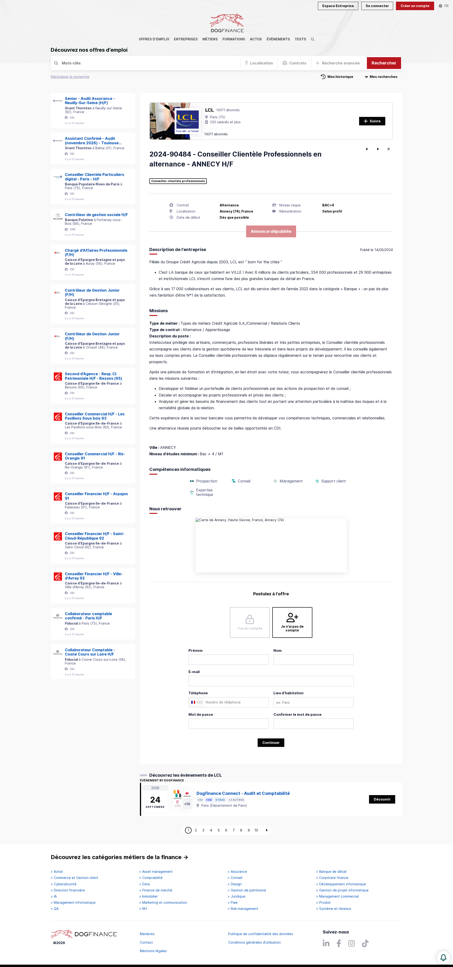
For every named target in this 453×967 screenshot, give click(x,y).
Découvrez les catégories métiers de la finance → (120, 857)
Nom (277, 650)
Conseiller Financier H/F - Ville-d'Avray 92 (94, 576)
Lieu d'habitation (288, 693)
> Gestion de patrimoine (247, 890)
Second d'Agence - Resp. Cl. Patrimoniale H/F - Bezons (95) (93, 376)
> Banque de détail (331, 871)
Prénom (196, 650)
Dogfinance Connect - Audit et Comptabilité (243, 793)
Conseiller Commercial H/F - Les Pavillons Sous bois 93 (95, 416)
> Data (144, 884)
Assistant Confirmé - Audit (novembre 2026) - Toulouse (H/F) (92, 140)
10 (256, 830)
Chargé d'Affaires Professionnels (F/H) (96, 252)
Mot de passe (201, 714)
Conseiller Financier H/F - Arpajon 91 (96, 496)
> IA (54, 896)
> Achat (57, 871)
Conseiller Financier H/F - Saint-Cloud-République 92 (95, 536)
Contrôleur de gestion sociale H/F (96, 215)
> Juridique (236, 896)
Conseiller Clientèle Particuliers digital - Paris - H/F (94, 176)
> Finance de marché (155, 890)
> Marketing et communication (163, 902)
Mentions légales (153, 951)
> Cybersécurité (63, 884)
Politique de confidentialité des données (260, 934)
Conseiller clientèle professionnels (178, 181)
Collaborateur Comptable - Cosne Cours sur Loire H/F (90, 652)
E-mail (194, 672)
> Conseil (235, 878)
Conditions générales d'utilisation (254, 942)
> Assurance (237, 871)
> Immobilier (148, 896)
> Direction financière (68, 890)
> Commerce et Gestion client (74, 878)
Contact (146, 942)
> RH (143, 909)
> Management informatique (73, 902)
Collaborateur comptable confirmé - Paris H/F (88, 616)
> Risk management (243, 909)
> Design (235, 884)
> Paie (233, 902)
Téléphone (198, 693)
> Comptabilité (151, 878)
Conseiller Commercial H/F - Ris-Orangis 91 (95, 456)
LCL (209, 110)
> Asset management (156, 871)
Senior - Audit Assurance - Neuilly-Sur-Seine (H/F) (90, 100)
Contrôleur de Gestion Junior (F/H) (92, 292)
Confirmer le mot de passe (297, 714)
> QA (55, 909)
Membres (147, 934)
